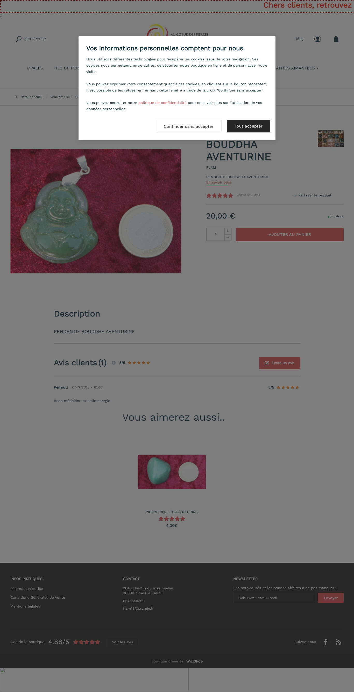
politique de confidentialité (162, 103)
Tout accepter (249, 126)
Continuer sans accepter (189, 126)
